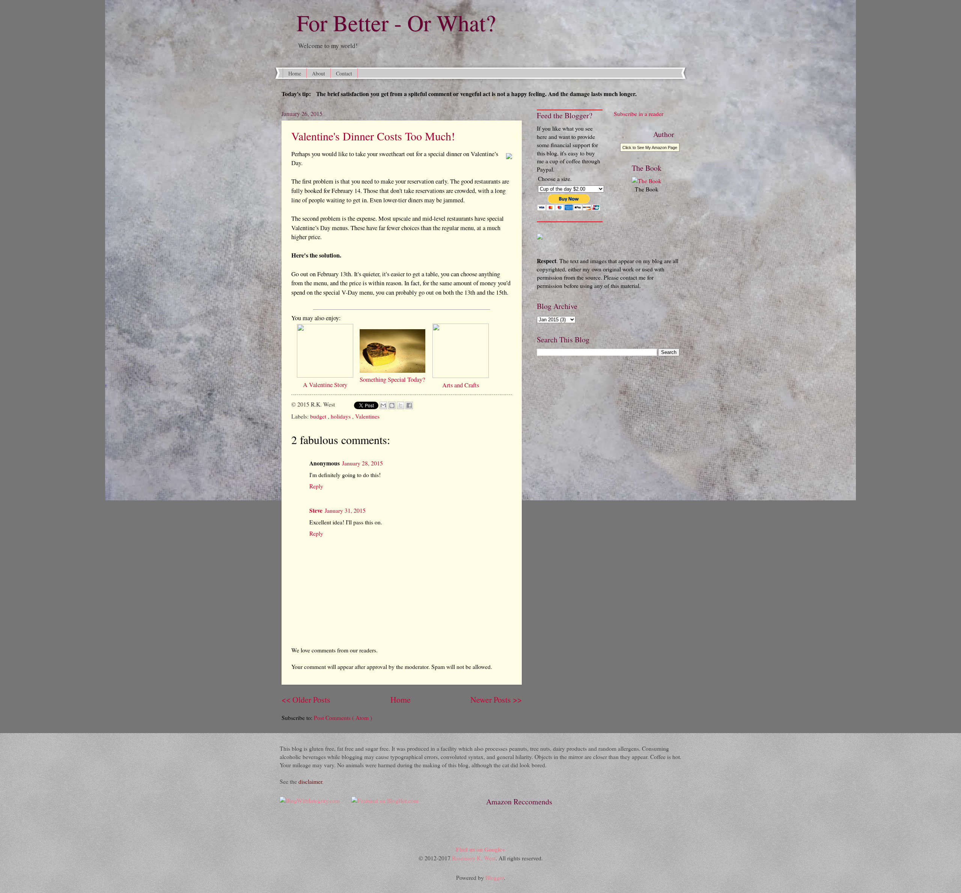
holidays (341, 416)
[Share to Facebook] (409, 405)
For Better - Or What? (389, 23)
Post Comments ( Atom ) (343, 717)
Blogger (494, 877)
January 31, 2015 (345, 510)
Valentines (367, 416)
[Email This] (383, 405)
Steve (315, 510)
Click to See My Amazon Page (649, 147)
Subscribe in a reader (638, 113)
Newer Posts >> (496, 699)
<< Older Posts (306, 699)
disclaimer (310, 781)
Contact (344, 73)
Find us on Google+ (480, 849)
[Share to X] (400, 405)
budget (319, 416)
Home (294, 73)
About (318, 73)
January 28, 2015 (362, 463)
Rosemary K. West (474, 858)
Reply (316, 486)
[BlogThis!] (392, 405)
